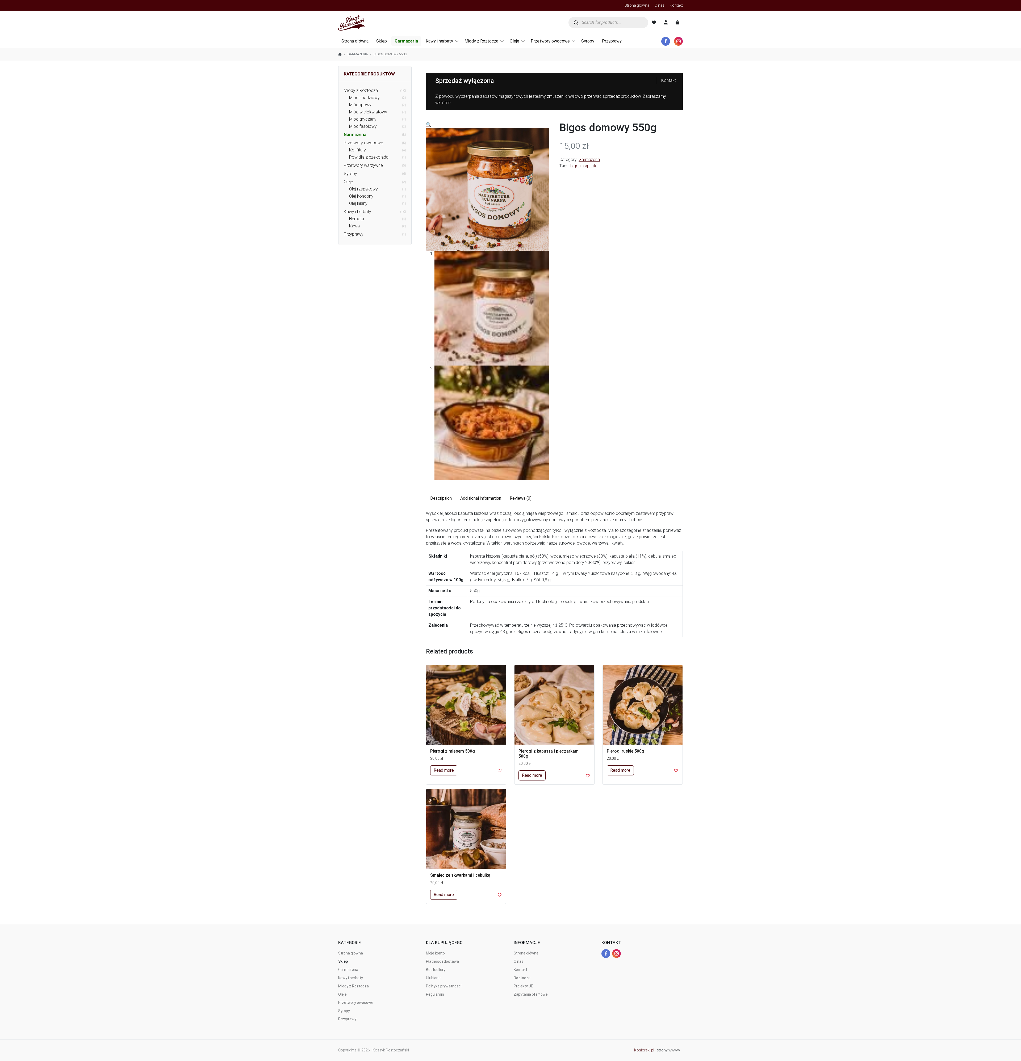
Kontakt (676, 5)
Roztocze (522, 978)
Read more (444, 770)
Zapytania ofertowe (531, 994)
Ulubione (433, 978)
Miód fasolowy (363, 126)
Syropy (587, 41)
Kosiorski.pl (644, 1050)
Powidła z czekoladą (368, 157)
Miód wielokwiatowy (368, 111)
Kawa (354, 225)
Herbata (356, 218)
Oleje (514, 41)
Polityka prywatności (444, 986)
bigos (575, 165)
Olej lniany (358, 203)
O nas (659, 5)
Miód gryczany (362, 119)
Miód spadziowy (364, 97)
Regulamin (435, 994)
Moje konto (435, 953)
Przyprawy (612, 41)
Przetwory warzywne (363, 165)
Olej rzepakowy (363, 189)
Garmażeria (406, 41)
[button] (499, 770)
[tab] (441, 498)
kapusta (590, 165)
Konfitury (357, 149)
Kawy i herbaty (439, 41)
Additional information (480, 498)
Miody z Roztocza (481, 41)
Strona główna (637, 5)
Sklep (381, 41)
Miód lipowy (360, 104)
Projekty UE (523, 986)
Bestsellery (435, 969)
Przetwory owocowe (550, 41)
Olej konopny (361, 196)
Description (441, 498)
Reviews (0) (521, 498)
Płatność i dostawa (442, 961)
